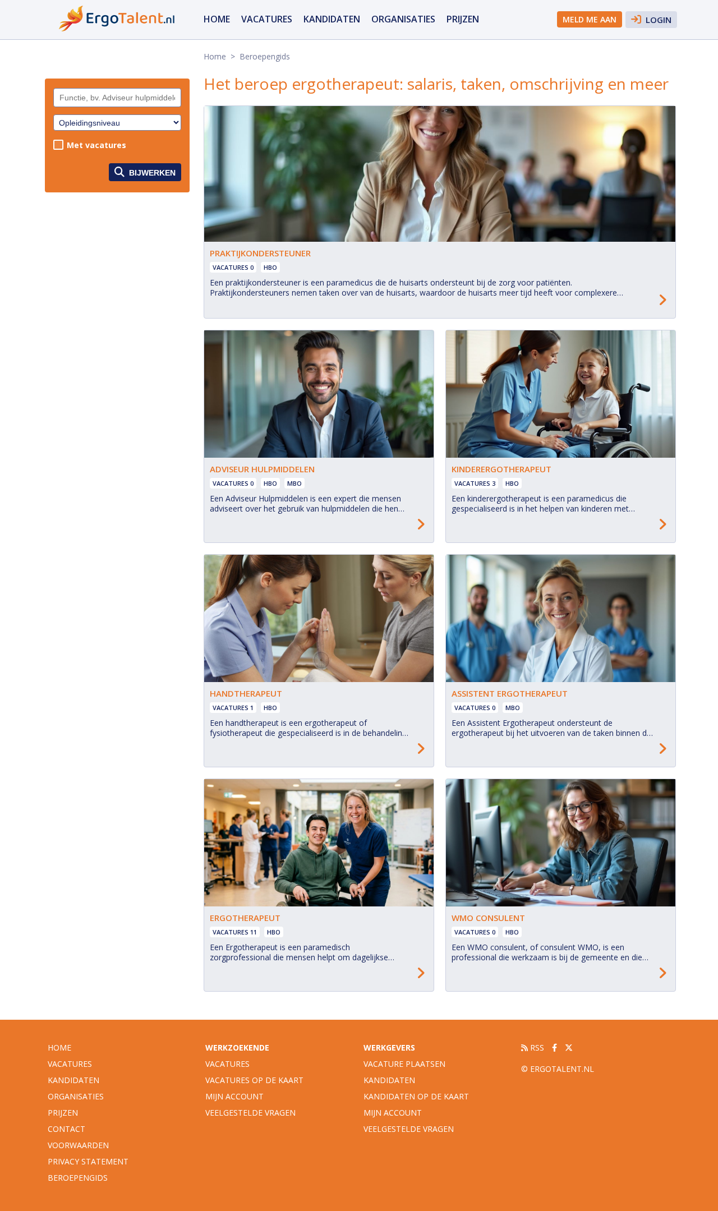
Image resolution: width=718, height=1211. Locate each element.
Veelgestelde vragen (250, 1112)
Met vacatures (96, 145)
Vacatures (227, 1063)
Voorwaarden (78, 1145)
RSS (536, 1047)
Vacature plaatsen (404, 1063)
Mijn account (234, 1096)
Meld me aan (589, 19)
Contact (66, 1128)
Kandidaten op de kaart (416, 1096)
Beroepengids (78, 1177)
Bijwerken (151, 172)
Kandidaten (331, 19)
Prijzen (463, 19)
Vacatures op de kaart (254, 1080)
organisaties (403, 19)
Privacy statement (88, 1161)
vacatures (266, 19)
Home (217, 19)
